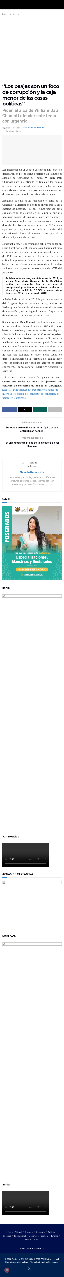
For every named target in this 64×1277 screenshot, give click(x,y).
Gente (28, 1239)
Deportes (33, 1236)
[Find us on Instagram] (37, 1269)
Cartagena (14, 14)
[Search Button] (60, 4)
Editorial (18, 1232)
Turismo (54, 1236)
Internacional (20, 1236)
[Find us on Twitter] (29, 1269)
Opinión (44, 1236)
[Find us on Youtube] (33, 1269)
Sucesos (7, 1236)
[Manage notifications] (6, 1270)
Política (51, 1232)
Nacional (29, 1232)
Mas (36, 1239)
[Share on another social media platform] (55, 409)
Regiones (40, 1232)
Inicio (4, 14)
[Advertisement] (32, 50)
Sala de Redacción (35, 127)
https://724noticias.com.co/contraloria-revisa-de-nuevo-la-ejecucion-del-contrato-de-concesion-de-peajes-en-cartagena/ (31, 393)
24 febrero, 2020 (13, 131)
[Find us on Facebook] (25, 1269)
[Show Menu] (3, 4)
